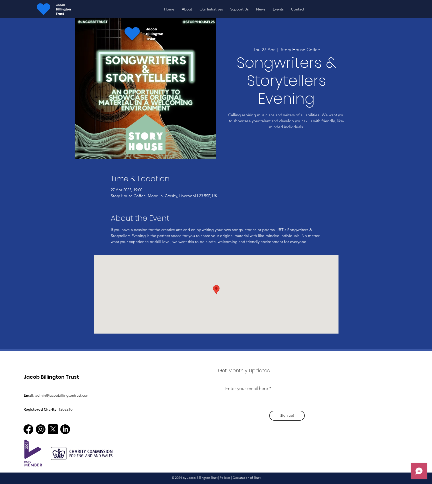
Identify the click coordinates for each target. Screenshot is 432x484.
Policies (225, 478)
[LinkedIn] (65, 429)
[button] (211, 9)
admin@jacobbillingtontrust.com (62, 395)
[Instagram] (41, 429)
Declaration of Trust (246, 478)
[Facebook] (28, 429)
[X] (53, 429)
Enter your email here (246, 388)
